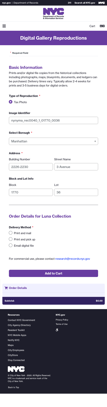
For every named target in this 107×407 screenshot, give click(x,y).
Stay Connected (16, 360)
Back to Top (13, 387)
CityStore (13, 355)
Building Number (19, 159)
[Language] (102, 26)
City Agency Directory (19, 325)
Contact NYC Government (21, 320)
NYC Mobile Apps (17, 335)
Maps (11, 345)
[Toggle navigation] (4, 26)
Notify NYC (14, 340)
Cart (92, 26)
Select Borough (20, 132)
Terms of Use (62, 324)
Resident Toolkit (16, 330)
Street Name (62, 159)
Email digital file (24, 245)
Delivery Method (21, 227)
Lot (56, 185)
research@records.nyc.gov (72, 258)
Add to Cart (53, 273)
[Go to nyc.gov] (102, 3)
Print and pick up (24, 239)
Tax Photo (20, 102)
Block (12, 185)
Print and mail (22, 233)
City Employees (16, 350)
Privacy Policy (62, 320)
